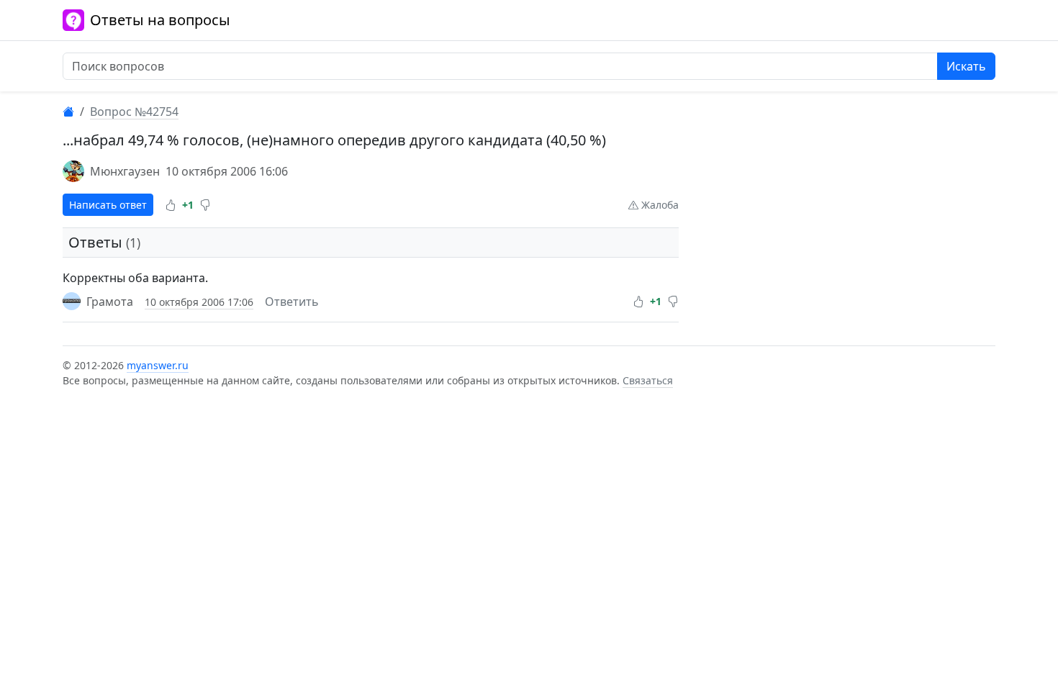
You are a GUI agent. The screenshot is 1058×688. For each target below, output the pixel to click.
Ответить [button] (292, 301)
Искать (966, 66)
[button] (170, 205)
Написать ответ (108, 205)
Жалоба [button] (658, 205)
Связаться (648, 380)
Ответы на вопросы (160, 20)
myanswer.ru (158, 365)
